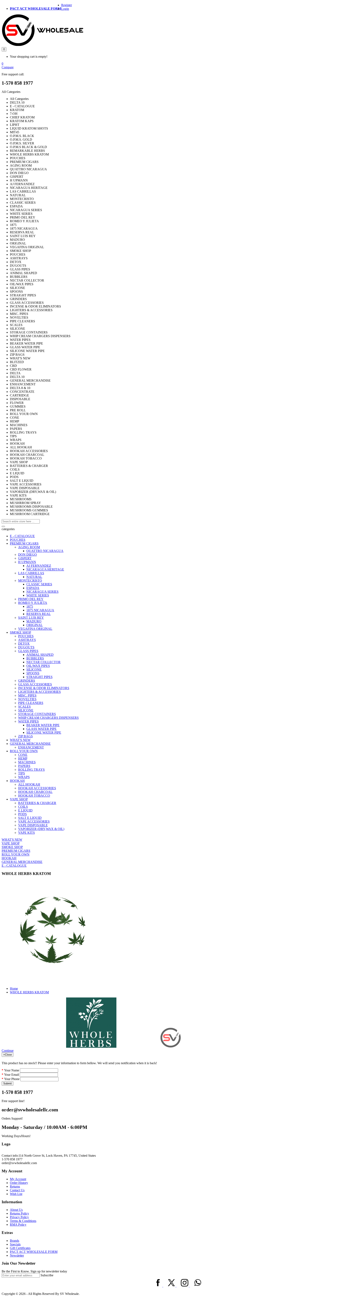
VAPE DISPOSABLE (33, 825)
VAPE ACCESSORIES (34, 821)
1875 (29, 606)
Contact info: (10, 1155)
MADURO (33, 621)
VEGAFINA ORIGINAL (35, 628)
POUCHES (17, 539)
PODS (22, 814)
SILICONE (34, 669)
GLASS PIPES (28, 651)
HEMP (22, 758)
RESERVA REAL (38, 614)
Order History (19, 1182)
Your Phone (12, 1079)
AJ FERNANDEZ (38, 565)
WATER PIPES (28, 721)
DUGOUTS (26, 647)
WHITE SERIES (37, 595)
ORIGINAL (34, 625)
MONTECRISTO (30, 580)
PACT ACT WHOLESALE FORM (35, 9)
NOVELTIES (27, 699)
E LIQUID (25, 810)
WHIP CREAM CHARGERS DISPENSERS (48, 717)
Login (65, 9)
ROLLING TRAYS (31, 769)
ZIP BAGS (25, 736)
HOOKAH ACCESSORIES (37, 788)
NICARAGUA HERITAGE (45, 569)
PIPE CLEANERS (30, 703)
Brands (14, 1240)
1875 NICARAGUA (40, 610)
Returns (15, 1186)
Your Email (11, 1074)
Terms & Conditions (23, 1221)
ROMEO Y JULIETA (32, 602)
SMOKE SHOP (20, 632)
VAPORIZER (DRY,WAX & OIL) (41, 829)
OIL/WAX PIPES (38, 666)
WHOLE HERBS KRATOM (29, 992)
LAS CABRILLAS (31, 573)
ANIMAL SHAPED (40, 654)
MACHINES (27, 762)
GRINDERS (26, 680)
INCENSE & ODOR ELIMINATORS (43, 688)
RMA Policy (18, 1224)
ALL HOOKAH (29, 784)
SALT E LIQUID (30, 818)
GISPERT (25, 558)
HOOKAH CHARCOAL (35, 792)
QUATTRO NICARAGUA (44, 551)
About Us (16, 1209)
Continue (8, 1050)
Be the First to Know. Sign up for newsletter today (34, 1271)
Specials (15, 1244)
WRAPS (24, 777)
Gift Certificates (20, 1248)
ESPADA (32, 588)
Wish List (16, 1194)
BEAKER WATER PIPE (43, 725)
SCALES (24, 706)
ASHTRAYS (27, 640)
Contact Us (17, 1190)
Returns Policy (19, 1213)
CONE (22, 754)
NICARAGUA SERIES (42, 591)
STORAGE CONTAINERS (37, 714)
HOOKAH (17, 780)
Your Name (11, 1070)
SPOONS (32, 673)
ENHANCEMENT (31, 747)
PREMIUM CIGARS (24, 543)
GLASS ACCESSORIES (35, 684)
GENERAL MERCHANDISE (30, 743)
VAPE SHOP (19, 799)
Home (14, 988)
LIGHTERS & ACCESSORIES (39, 691)
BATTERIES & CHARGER (37, 803)
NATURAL (34, 577)
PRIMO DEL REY (30, 599)
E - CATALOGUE (22, 536)
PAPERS (24, 766)
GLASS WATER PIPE (41, 729)
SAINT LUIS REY (31, 617)
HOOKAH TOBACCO (34, 795)
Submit (7, 1083)
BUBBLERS (35, 658)
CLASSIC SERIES (39, 584)
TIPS (21, 773)
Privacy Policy (19, 1217)
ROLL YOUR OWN (24, 751)
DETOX (24, 643)
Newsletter (17, 1255)
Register (66, 5)
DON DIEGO (27, 554)
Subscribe (47, 1275)
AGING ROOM (29, 547)
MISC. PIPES (27, 695)
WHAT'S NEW (20, 740)
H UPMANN (27, 562)
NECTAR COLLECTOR (43, 662)
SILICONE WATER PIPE (43, 732)
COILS (23, 806)
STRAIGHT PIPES (39, 677)
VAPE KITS (26, 832)
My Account (18, 1179)
